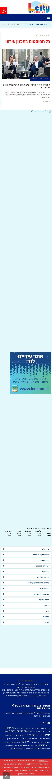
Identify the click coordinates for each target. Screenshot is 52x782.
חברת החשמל (44, 606)
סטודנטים (46, 748)
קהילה (48, 752)
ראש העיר (34, 751)
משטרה (41, 744)
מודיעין (32, 770)
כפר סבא (26, 780)
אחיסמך (33, 734)
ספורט (36, 748)
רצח (31, 755)
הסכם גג (29, 738)
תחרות (28, 755)
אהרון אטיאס (46, 734)
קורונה (41, 751)
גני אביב (11, 734)
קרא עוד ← (46, 107)
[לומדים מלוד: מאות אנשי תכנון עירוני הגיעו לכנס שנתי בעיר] (26, 70)
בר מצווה (22, 734)
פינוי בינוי (6, 748)
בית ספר (28, 734)
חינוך (6, 737)
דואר (47, 617)
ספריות (46, 628)
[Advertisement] (26, 238)
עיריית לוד (26, 748)
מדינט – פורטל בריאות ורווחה (19, 770)
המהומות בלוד (37, 738)
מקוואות (46, 623)
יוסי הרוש (31, 741)
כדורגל (20, 741)
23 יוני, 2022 (44, 85)
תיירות (23, 755)
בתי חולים (45, 555)
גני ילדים (45, 578)
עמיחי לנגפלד (14, 748)
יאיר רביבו (42, 740)
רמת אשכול (46, 755)
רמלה (14, 751)
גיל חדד (17, 734)
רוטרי (28, 752)
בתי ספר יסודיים (43, 583)
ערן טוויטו (35, 85)
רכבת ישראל (22, 751)
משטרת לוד (21, 744)
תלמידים (18, 755)
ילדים (24, 741)
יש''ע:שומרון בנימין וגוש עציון (11, 773)
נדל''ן (4, 744)
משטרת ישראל (31, 744)
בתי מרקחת (44, 566)
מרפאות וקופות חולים (41, 561)
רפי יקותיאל (37, 754)
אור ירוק (39, 734)
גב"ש (23, 773)
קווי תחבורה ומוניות (41, 600)
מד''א (10, 741)
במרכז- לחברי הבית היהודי (39, 777)
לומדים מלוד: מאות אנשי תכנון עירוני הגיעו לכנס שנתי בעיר (26, 92)
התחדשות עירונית (18, 737)
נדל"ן (20, 780)
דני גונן (43, 737)
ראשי (48, 41)
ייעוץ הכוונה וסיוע (42, 572)
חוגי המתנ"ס (44, 595)
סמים (41, 748)
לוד (15, 740)
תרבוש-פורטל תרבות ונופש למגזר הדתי (26, 767)
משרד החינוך (11, 744)
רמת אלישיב (8, 752)
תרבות (12, 754)
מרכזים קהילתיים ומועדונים (38, 589)
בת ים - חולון (30, 773)
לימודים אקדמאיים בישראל (18, 777)
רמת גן (37, 773)
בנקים (47, 611)
